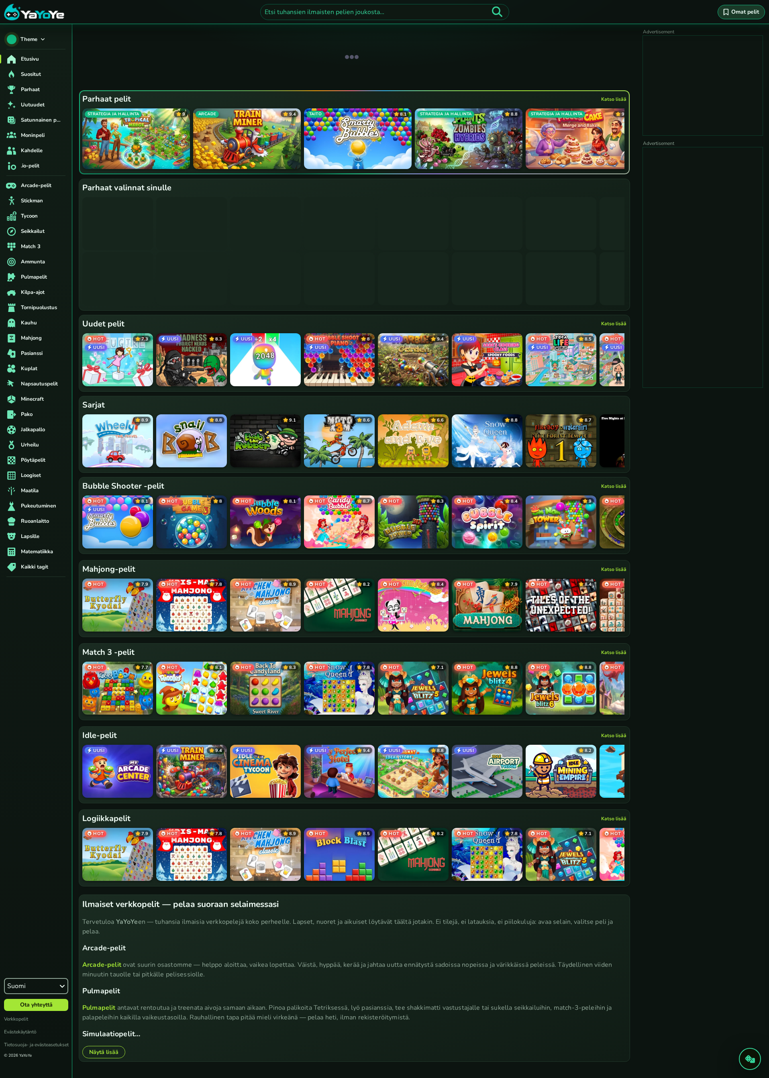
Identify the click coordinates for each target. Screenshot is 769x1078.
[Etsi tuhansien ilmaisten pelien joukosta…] (497, 12)
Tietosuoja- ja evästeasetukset (36, 1044)
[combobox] (384, 12)
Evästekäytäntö (20, 1032)
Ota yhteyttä (36, 1005)
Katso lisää (613, 99)
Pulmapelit (99, 1007)
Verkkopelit (16, 1019)
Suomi (16, 986)
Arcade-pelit (101, 964)
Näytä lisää (103, 1052)
